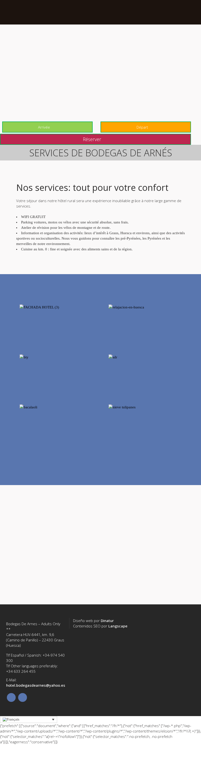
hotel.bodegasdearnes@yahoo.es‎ (35, 685)
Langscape (117, 625)
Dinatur (107, 620)
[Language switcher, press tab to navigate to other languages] (28, 719)
